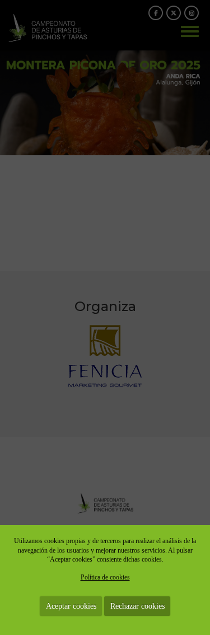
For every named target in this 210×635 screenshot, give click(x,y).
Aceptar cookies (71, 606)
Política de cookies (105, 577)
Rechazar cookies (137, 606)
